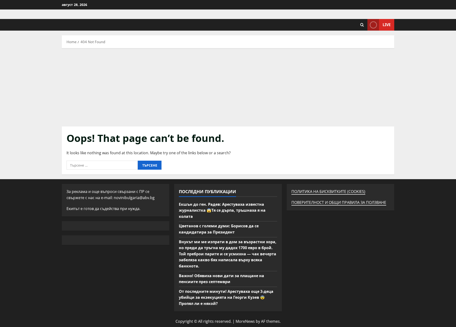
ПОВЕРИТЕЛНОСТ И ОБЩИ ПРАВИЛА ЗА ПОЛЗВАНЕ (338, 202)
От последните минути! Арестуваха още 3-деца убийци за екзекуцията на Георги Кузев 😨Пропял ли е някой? (226, 297)
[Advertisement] (228, 86)
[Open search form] (362, 24)
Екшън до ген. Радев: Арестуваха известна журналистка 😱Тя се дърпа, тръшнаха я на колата (222, 210)
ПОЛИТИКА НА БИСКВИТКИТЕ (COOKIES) (328, 191)
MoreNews (245, 321)
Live (387, 24)
